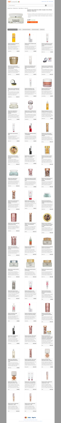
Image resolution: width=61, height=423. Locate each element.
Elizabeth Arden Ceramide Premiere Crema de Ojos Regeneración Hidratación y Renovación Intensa (13, 67)
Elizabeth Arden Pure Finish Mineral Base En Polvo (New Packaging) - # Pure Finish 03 (13, 89)
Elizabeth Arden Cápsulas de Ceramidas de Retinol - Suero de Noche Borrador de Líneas (30, 179)
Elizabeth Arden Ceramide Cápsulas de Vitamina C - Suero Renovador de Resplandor (47, 179)
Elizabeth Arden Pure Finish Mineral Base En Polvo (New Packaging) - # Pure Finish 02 (47, 67)
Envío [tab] (20, 29)
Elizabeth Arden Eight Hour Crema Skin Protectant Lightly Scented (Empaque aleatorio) (47, 44)
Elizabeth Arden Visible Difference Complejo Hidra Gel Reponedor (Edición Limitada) (47, 202)
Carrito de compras (50, 1)
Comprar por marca (44, 1)
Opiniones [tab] (42, 29)
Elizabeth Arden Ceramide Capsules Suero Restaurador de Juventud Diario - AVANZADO (47, 134)
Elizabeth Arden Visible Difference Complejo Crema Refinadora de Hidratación (12, 112)
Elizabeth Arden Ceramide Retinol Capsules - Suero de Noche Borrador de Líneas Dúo (13, 248)
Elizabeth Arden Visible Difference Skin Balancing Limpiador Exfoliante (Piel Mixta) (30, 67)
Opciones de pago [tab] (35, 29)
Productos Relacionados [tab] (12, 29)
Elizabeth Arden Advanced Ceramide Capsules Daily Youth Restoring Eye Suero (47, 157)
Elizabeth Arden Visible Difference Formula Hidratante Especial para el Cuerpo (13, 360)
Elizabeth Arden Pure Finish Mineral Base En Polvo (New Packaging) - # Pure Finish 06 (30, 112)
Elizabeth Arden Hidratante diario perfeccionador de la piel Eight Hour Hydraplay (46, 292)
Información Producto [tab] (26, 29)
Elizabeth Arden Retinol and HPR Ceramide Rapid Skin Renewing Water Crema (47, 314)
